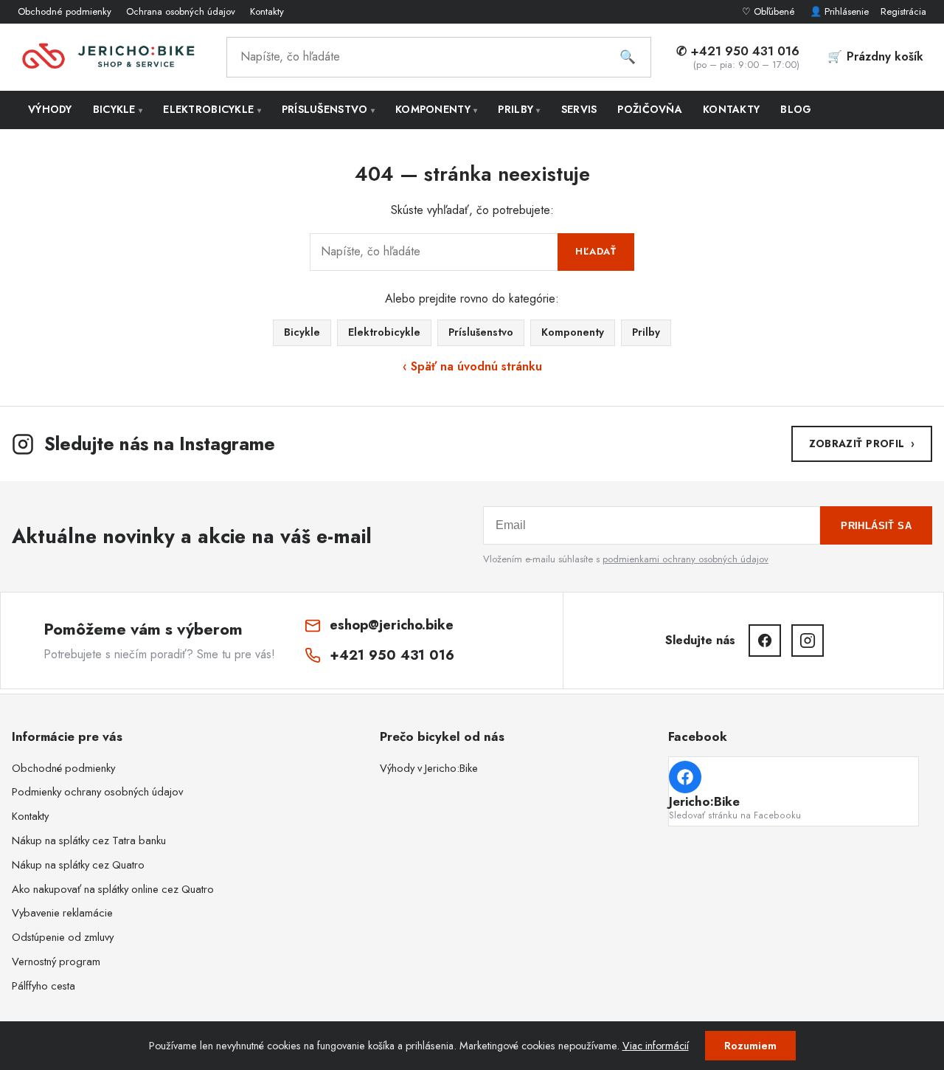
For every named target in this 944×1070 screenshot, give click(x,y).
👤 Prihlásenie (839, 11)
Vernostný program (56, 961)
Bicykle (118, 109)
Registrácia (903, 11)
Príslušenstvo (328, 109)
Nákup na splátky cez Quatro (78, 865)
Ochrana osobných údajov (180, 11)
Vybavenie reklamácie (62, 913)
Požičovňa (649, 109)
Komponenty (436, 109)
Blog (795, 109)
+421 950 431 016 (392, 655)
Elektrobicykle (212, 109)
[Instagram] (807, 640)
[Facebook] (765, 640)
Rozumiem (750, 1045)
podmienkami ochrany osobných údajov (685, 559)
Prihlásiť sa (876, 525)
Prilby (519, 109)
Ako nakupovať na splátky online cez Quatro (113, 889)
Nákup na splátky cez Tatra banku (89, 840)
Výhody (50, 109)
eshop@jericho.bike (392, 625)
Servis (579, 109)
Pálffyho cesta (43, 986)
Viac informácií (655, 1045)
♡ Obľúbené (770, 11)
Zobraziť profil (861, 443)
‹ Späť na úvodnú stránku (472, 366)
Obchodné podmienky (64, 11)
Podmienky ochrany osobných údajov (97, 792)
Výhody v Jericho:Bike (429, 768)
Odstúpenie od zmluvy (63, 937)
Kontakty (267, 11)
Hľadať (596, 251)
